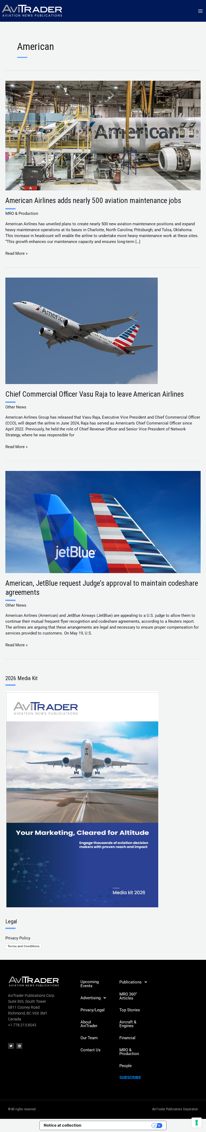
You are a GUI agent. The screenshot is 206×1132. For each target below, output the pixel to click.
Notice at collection (62, 1125)
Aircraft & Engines (127, 1024)
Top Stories (129, 1010)
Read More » (16, 253)
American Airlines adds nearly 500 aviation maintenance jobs (93, 200)
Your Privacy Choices (119, 1125)
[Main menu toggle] (200, 11)
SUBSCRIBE (130, 1077)
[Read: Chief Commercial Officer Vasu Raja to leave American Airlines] (81, 330)
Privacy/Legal (92, 1010)
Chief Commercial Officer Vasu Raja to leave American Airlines (94, 394)
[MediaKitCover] (82, 799)
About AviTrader (88, 1024)
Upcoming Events (89, 983)
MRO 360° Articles (128, 996)
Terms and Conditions (23, 946)
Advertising (90, 997)
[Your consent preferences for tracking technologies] (197, 1123)
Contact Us (90, 1050)
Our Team (89, 1037)
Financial (127, 1037)
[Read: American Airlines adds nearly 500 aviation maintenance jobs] (103, 135)
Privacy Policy (17, 938)
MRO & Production (21, 213)
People (125, 1065)
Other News (15, 407)
